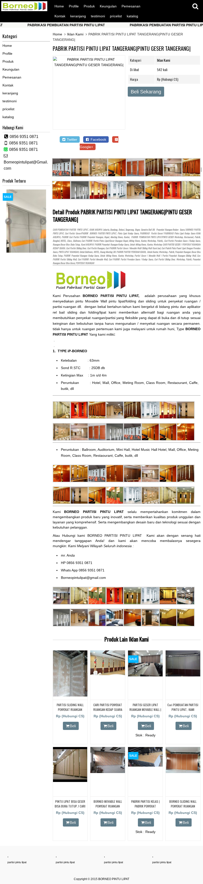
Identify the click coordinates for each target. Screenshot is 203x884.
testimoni (98, 16)
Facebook (98, 139)
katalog (132, 16)
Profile (74, 6)
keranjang (78, 16)
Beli (73, 726)
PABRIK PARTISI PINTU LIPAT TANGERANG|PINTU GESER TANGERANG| (122, 48)
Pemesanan (131, 6)
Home (59, 6)
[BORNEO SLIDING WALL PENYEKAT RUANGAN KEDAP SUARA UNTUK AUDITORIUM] (183, 772)
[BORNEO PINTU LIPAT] (24, 10)
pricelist (116, 16)
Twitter (71, 139)
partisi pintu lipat (16, 862)
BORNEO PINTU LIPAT (113, 879)
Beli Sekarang (146, 91)
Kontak (59, 16)
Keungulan (108, 6)
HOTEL (63, 240)
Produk (89, 6)
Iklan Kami (75, 34)
